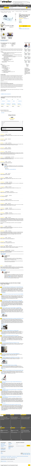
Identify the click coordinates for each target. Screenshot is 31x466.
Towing (2, 5)
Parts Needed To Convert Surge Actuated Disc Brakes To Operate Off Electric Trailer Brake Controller (12, 390)
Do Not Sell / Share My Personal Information (22, 456)
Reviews (25, 18)
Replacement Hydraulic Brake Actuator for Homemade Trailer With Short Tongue (12, 318)
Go (26, 7)
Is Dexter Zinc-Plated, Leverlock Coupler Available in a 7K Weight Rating (11, 307)
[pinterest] (25, 454)
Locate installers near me (3, 40)
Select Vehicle (6, 7)
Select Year (11, 7)
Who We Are (10, 443)
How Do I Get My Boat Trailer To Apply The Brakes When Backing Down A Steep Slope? (12, 382)
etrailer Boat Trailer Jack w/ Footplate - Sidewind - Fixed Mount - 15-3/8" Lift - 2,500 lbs (19, 104)
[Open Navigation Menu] (0, 1)
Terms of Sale (8, 457)
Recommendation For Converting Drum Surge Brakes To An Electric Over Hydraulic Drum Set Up (11, 397)
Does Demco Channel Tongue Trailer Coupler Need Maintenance (10, 353)
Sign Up (2, 453)
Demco (20, 13)
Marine (21, 5)
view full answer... (3, 345)
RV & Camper (17, 6)
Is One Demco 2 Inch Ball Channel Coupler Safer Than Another (10, 335)
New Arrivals (28, 6)
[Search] (14, 2)
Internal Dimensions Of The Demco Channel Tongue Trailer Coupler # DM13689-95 (12, 294)
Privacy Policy (14, 456)
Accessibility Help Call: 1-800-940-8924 (6, 456)
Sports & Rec (6, 6)
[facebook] (23, 454)
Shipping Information (3, 445)
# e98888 (9, 276)
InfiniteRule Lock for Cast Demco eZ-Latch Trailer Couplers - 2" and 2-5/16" (9, 104)
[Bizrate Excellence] (3, 461)
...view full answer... (3, 292)
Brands (24, 5)
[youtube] (29, 454)
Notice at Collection (3, 457)
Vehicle (13, 5)
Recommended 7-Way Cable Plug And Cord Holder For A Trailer (10, 342)
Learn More (2, 112)
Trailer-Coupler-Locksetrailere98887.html (10, 169)
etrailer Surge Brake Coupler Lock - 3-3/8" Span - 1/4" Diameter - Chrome (14, 104)
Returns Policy (3, 444)
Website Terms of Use (14, 457)
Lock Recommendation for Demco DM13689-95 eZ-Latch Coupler (10, 357)
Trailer (10, 5)
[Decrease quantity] (19, 24)
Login (1, 452)
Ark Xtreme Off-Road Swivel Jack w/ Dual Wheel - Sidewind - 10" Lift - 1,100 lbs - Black (3, 104)
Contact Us (2, 446)
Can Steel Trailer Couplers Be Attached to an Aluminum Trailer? (10, 330)
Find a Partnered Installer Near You (3, 449)
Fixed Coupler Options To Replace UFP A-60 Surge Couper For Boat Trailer (12, 300)
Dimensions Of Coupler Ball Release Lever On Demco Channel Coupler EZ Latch (12, 370)
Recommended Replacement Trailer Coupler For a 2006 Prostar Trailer (11, 404)
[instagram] (27, 454)
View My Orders (3, 443)
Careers (9, 444)
